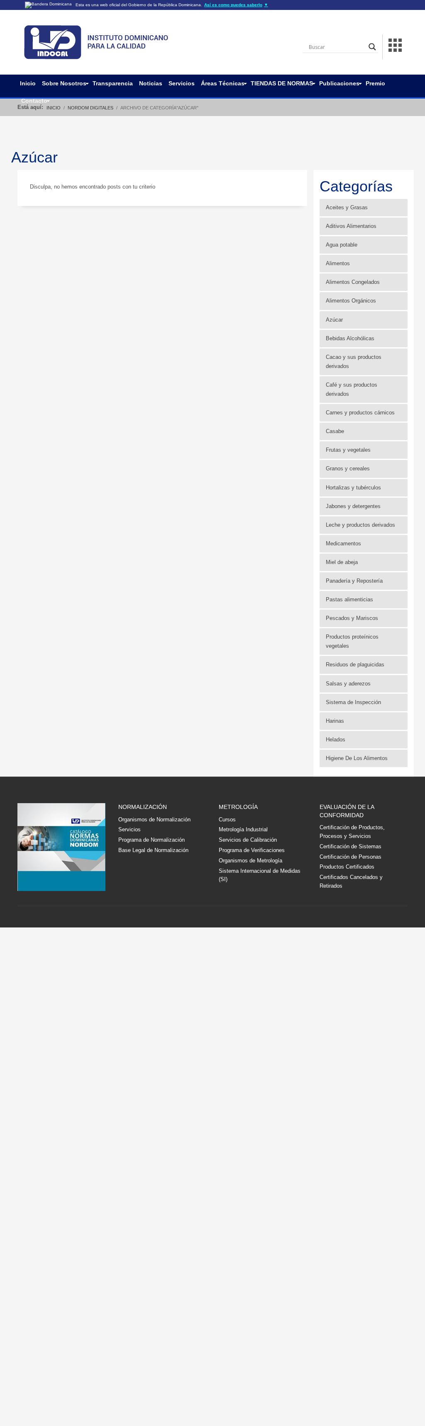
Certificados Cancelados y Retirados (351, 881)
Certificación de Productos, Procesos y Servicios (352, 831)
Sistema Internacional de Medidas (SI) (259, 875)
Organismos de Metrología (250, 860)
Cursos (227, 819)
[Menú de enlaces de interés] (395, 46)
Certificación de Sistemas (350, 846)
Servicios (129, 829)
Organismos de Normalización (154, 819)
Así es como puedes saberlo (236, 4)
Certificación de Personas (350, 857)
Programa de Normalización (151, 840)
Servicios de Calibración (248, 840)
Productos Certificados (347, 867)
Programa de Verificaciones (252, 850)
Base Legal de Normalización (153, 850)
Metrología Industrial (243, 829)
